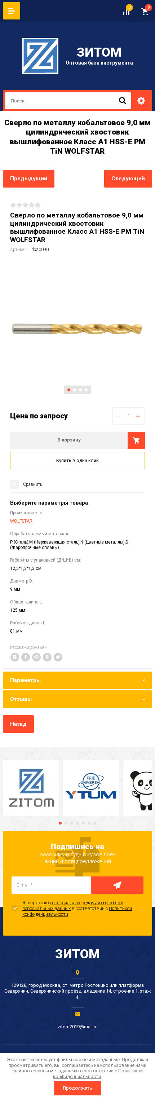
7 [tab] (94, 823)
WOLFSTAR (21, 521)
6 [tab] (89, 823)
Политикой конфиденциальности (98, 1073)
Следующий (128, 178)
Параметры (25, 680)
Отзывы (21, 699)
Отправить (117, 885)
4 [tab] (86, 389)
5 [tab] (83, 823)
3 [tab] (80, 389)
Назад (18, 724)
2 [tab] (74, 389)
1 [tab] (68, 389)
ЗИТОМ (99, 52)
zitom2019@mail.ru (78, 1026)
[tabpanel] (77, 329)
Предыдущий (28, 178)
